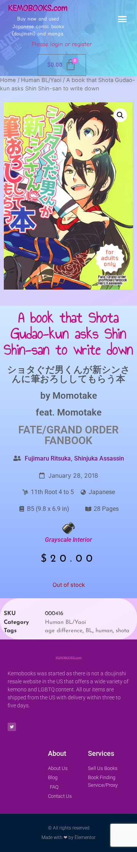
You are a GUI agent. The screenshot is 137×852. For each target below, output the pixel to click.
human (104, 631)
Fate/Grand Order (68, 430)
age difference (64, 631)
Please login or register (62, 44)
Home (8, 80)
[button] (122, 19)
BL (89, 631)
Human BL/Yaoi (41, 80)
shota (122, 631)
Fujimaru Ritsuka (48, 458)
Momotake (75, 395)
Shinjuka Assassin (99, 458)
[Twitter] (12, 727)
